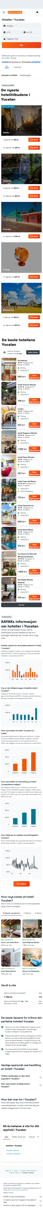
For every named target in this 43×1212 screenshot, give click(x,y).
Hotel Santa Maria (25, 530)
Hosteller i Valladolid (13, 1154)
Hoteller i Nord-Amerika (27, 1170)
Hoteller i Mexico (14, 1173)
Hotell (16, 1170)
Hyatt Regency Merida (27, 433)
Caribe (20, 409)
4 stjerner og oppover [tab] (11, 913)
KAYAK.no (8, 1170)
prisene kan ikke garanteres (19, 1190)
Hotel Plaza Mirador (26, 457)
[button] (3, 12)
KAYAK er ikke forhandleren (14, 1196)
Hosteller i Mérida (12, 1150)
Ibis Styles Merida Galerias (25, 581)
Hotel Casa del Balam (27, 481)
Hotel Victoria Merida (27, 385)
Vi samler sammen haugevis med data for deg (19, 1201)
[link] (21, 884)
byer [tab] (6, 1137)
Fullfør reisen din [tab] (19, 1137)
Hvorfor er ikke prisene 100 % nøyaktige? (19, 1205)
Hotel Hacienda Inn (26, 505)
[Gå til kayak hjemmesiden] (15, 12)
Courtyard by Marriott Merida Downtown (27, 555)
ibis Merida (22, 360)
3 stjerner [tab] (27, 913)
